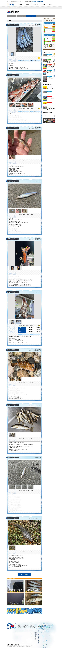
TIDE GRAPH (30, 645)
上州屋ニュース (20, 626)
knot (23, 646)
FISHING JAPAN (20, 645)
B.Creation (11, 645)
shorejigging (18, 646)
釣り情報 (25, 624)
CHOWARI (15, 645)
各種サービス (25, 626)
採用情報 (25, 627)
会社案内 (31, 625)
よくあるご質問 (26, 625)
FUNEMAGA (26, 645)
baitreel (31, 646)
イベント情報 (20, 627)
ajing (11, 646)
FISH (23, 645)
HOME (19, 624)
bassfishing (14, 646)
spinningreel (28, 646)
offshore (21, 646)
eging (10, 646)
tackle (24, 646)
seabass (8, 646)
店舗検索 (19, 625)
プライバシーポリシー (32, 627)
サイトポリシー (32, 626)
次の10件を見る (24, 574)
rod (26, 646)
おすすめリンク (32, 624)
